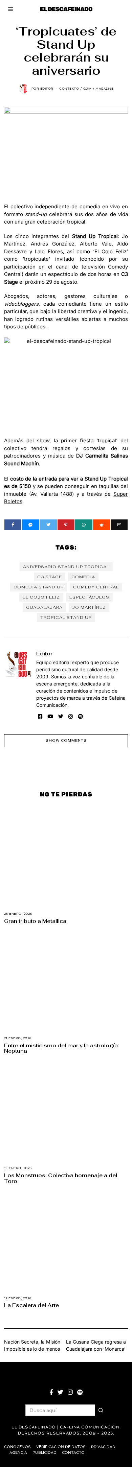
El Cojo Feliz (41, 597)
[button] (101, 1410)
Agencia (18, 1452)
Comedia (83, 577)
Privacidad (103, 1447)
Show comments (66, 740)
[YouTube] (50, 717)
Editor (44, 653)
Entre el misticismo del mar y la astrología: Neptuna (61, 1048)
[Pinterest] (66, 524)
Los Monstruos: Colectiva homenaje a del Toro (60, 1178)
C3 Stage (49, 577)
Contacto (73, 1452)
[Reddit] (101, 524)
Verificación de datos (61, 1447)
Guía (87, 88)
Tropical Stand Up (66, 617)
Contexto (69, 88)
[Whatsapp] (83, 524)
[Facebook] (12, 524)
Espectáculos (89, 597)
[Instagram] (70, 717)
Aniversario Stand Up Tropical (66, 566)
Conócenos (17, 1447)
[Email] (119, 524)
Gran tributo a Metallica (35, 920)
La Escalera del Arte (31, 1305)
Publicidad (44, 1452)
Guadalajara (44, 607)
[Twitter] (48, 524)
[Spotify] (80, 717)
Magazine (104, 88)
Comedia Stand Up (39, 587)
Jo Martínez (89, 607)
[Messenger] (30, 524)
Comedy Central (96, 587)
